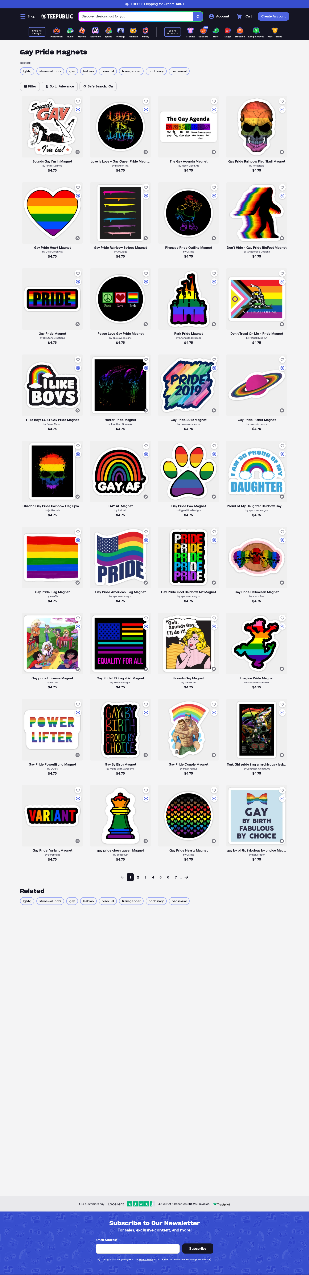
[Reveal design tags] (77, 152)
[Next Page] (186, 877)
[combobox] (136, 16)
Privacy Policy (146, 1259)
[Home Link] (57, 16)
